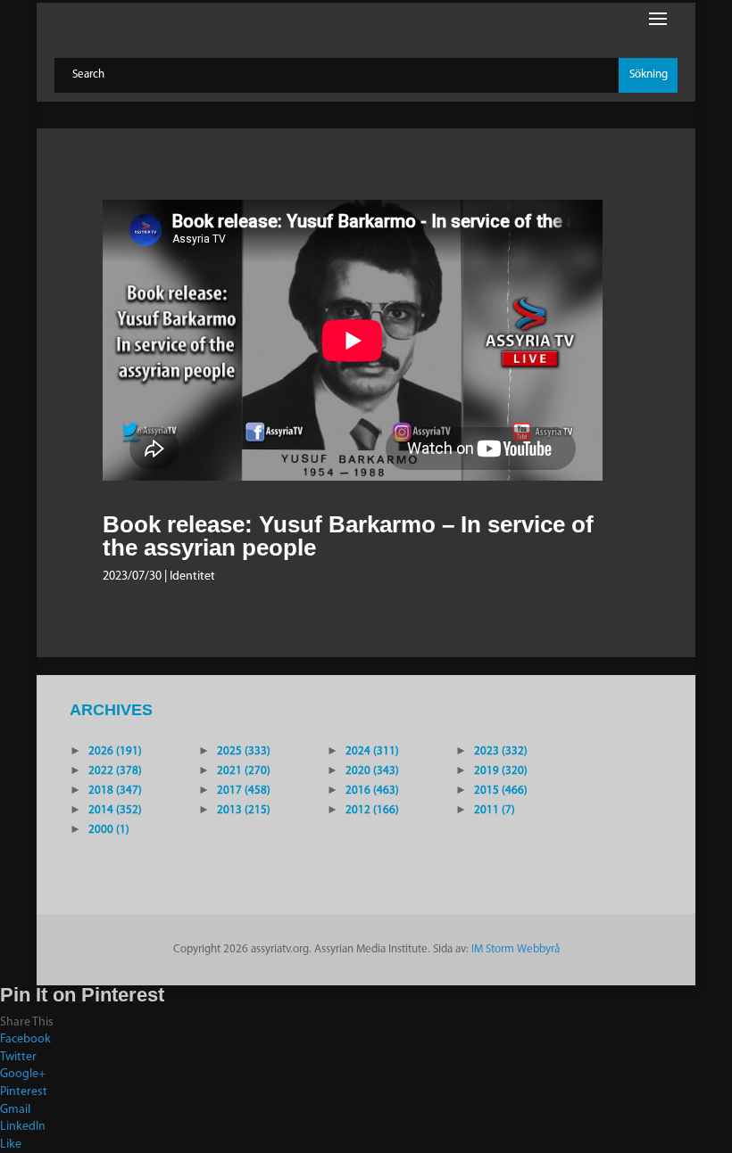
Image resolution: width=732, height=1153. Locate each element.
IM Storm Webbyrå (515, 949)
